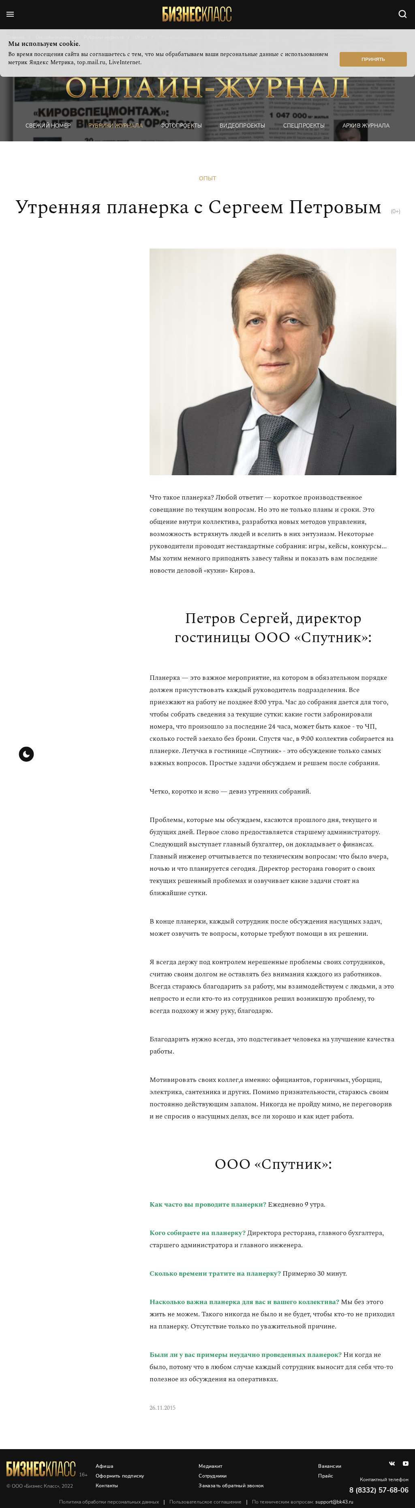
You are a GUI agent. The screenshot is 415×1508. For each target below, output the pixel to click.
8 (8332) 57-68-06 (379, 1490)
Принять (373, 59)
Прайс (325, 1476)
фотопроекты (181, 126)
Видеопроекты (242, 126)
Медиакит (210, 1466)
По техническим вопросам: (302, 1502)
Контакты (107, 1485)
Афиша (104, 1466)
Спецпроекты (304, 126)
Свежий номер (48, 126)
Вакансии (329, 1466)
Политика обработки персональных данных (109, 1502)
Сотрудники (213, 1476)
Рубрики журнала (115, 126)
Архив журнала (366, 126)
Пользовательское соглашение (205, 1502)
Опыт (207, 178)
